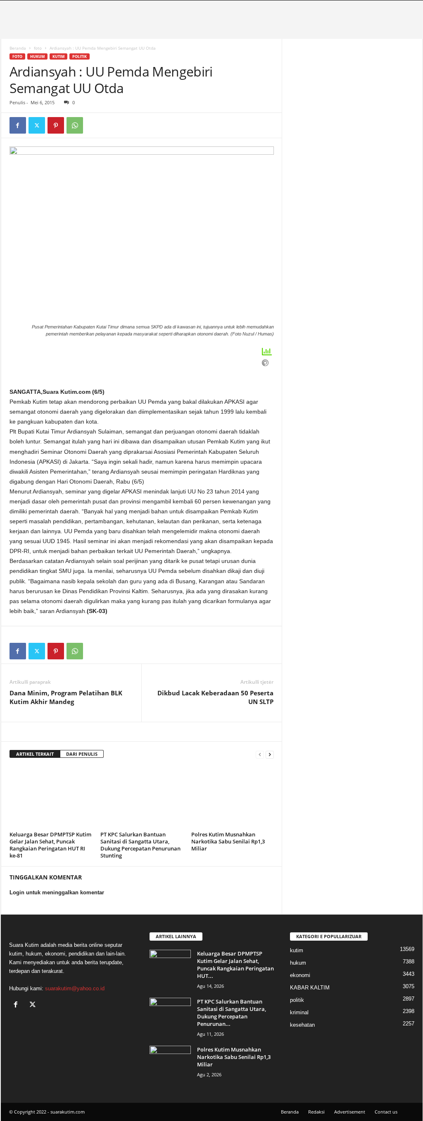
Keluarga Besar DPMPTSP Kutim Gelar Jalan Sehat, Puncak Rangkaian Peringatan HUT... (235, 965)
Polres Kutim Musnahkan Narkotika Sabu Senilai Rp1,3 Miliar (228, 841)
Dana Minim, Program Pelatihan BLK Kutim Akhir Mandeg (66, 697)
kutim (58, 56)
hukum (37, 56)
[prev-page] (260, 754)
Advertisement (349, 1112)
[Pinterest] (56, 125)
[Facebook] (18, 125)
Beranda (18, 48)
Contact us (386, 1112)
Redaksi (316, 1112)
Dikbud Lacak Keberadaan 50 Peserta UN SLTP (215, 697)
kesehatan (302, 1025)
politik (79, 56)
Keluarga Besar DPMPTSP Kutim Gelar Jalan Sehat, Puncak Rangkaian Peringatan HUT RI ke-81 (50, 845)
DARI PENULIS (81, 754)
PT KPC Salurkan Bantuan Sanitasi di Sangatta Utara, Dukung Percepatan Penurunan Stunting (140, 845)
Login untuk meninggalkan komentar (57, 892)
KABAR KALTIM (310, 987)
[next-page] (270, 754)
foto (38, 48)
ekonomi (300, 975)
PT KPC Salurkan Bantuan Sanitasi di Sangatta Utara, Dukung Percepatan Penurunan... (231, 1013)
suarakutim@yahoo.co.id (75, 988)
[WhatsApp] (75, 125)
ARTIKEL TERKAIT (35, 754)
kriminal (299, 1012)
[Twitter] (37, 125)
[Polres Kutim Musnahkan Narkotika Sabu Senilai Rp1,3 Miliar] (232, 797)
